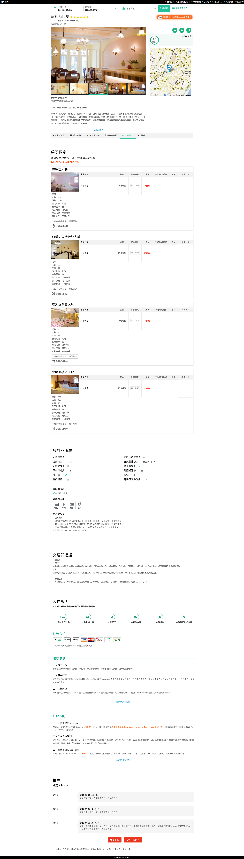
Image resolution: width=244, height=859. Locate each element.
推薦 (143, 136)
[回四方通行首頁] (5, 2)
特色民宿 (197, 2)
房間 (77, 136)
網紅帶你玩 (218, 2)
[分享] (174, 30)
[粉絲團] (181, 30)
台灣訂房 (171, 2)
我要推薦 (114, 840)
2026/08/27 (135, 185)
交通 (112, 136)
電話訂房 (73, 221)
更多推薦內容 (133, 840)
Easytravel (125, 857)
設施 (95, 136)
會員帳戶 (240, 2)
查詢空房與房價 (59, 221)
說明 (129, 136)
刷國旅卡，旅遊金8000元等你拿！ (177, 17)
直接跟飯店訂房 (183, 2)
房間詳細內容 (62, 226)
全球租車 (207, 2)
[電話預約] (188, 30)
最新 (61, 136)
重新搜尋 (164, 8)
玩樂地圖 (230, 2)
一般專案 (85, 186)
